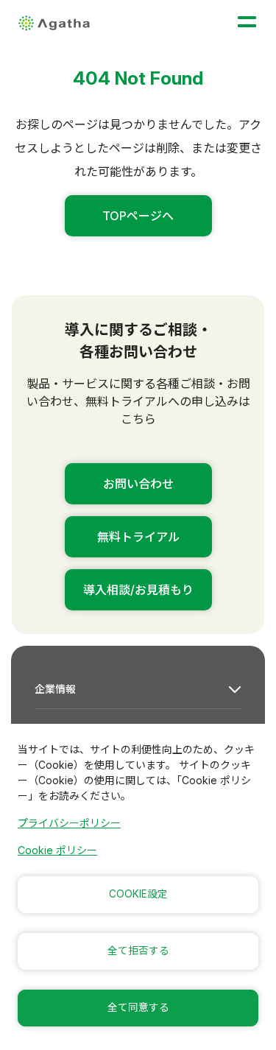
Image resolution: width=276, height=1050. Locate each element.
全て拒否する (138, 950)
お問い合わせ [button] (138, 483)
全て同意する (138, 1007)
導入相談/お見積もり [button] (138, 589)
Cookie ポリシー (57, 850)
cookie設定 (138, 894)
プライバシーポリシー (69, 823)
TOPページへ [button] (138, 215)
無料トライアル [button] (138, 536)
